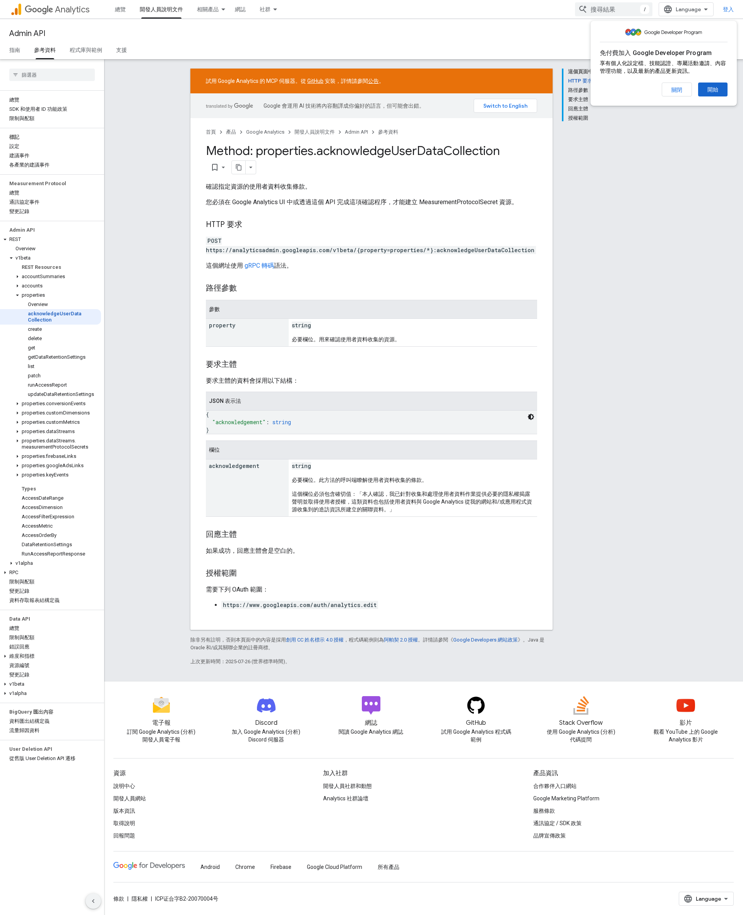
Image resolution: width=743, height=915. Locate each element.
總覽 (120, 9)
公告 (373, 81)
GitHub (315, 81)
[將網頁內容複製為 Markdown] (239, 167)
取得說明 (124, 823)
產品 (231, 132)
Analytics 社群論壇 (345, 798)
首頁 (211, 132)
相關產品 (208, 9)
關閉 (676, 89)
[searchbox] (52, 75)
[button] (50, 239)
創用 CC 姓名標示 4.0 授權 (315, 640)
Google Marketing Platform (566, 798)
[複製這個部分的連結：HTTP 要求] (250, 225)
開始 (712, 89)
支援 (121, 49)
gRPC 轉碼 (259, 265)
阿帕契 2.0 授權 (401, 640)
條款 (118, 899)
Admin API (27, 33)
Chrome (245, 867)
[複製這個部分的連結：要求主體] (244, 365)
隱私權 (140, 899)
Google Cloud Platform (334, 867)
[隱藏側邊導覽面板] (93, 901)
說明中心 (124, 786)
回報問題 (124, 835)
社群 (265, 9)
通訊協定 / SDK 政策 (557, 823)
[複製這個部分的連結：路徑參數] (244, 288)
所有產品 (388, 867)
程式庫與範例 (86, 49)
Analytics (72, 9)
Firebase (280, 867)
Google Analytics (265, 132)
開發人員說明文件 (161, 9)
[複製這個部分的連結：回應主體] (244, 535)
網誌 (240, 9)
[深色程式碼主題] (531, 417)
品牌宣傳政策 (549, 835)
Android (210, 867)
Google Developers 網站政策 (485, 640)
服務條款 (544, 811)
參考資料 (45, 49)
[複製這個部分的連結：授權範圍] (244, 573)
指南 (14, 49)
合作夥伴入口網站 (555, 786)
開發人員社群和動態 (347, 786)
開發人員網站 (129, 798)
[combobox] (613, 9)
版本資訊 (124, 811)
